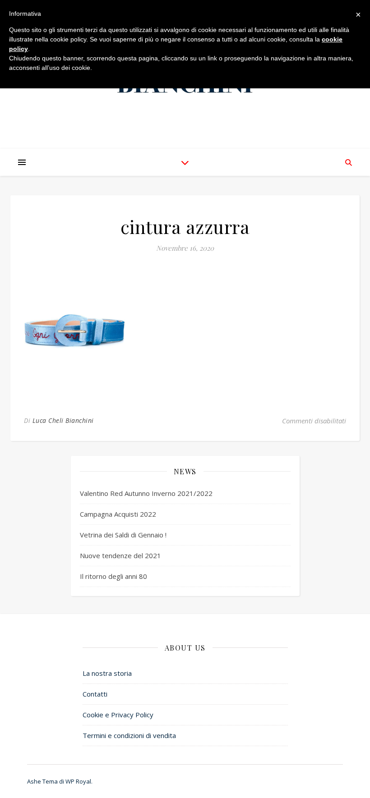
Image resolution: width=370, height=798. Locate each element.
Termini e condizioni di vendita (129, 735)
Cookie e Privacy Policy (118, 714)
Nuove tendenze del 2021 (120, 555)
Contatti (95, 693)
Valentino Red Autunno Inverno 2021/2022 (146, 493)
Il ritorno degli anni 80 (113, 576)
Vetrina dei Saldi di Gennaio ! (123, 534)
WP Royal (78, 781)
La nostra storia (107, 673)
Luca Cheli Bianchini (63, 420)
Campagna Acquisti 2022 (118, 513)
